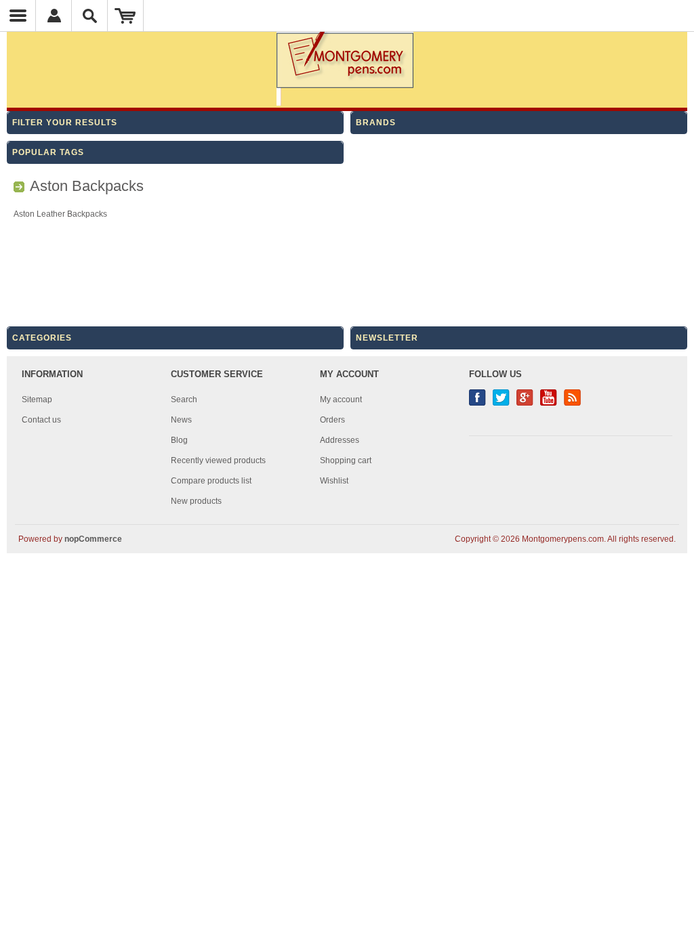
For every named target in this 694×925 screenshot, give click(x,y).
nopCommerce (93, 539)
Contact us (41, 420)
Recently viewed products (218, 460)
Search (184, 399)
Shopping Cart (126, 15)
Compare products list (211, 481)
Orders (332, 420)
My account (341, 399)
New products (196, 501)
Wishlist (334, 481)
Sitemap (37, 399)
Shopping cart (345, 460)
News (181, 420)
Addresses (339, 440)
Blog (179, 440)
